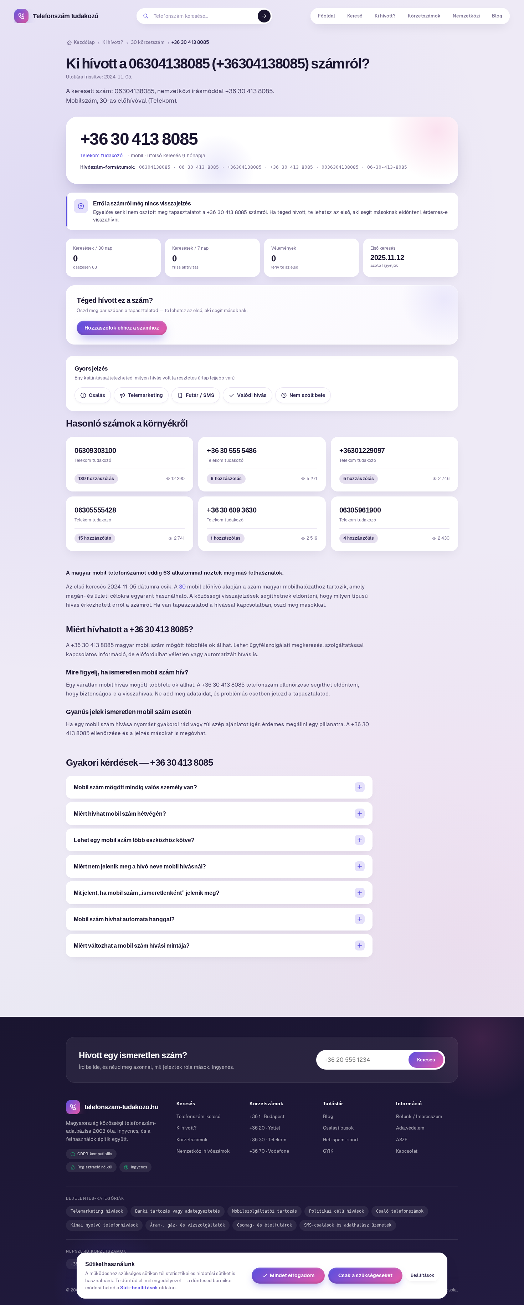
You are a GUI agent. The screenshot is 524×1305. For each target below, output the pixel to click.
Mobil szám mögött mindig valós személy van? (135, 787)
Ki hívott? (385, 16)
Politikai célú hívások (336, 1211)
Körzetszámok (424, 16)
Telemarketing (145, 395)
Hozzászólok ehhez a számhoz (121, 328)
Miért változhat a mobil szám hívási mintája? (132, 945)
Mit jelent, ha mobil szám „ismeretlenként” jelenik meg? (147, 893)
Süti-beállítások (139, 1287)
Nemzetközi (466, 16)
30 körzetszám (148, 42)
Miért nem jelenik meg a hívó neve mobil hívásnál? (140, 866)
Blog (497, 16)
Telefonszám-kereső (198, 1116)
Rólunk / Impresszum (419, 1116)
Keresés (426, 1059)
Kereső (355, 16)
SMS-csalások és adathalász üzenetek (347, 1225)
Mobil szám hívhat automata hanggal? (124, 919)
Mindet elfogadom (292, 1275)
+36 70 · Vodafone (269, 1151)
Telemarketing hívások (97, 1211)
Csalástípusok (338, 1128)
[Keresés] (264, 16)
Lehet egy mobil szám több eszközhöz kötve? (134, 840)
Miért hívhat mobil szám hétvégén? (120, 813)
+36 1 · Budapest (267, 1116)
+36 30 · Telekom (268, 1139)
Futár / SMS (200, 395)
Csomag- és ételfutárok (264, 1225)
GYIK (328, 1151)
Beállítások (422, 1275)
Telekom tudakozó (101, 155)
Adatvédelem (410, 1128)
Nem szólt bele (307, 395)
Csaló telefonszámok (399, 1211)
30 (182, 586)
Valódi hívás (252, 395)
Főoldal (326, 16)
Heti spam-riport (341, 1139)
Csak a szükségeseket (365, 1275)
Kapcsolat (406, 1151)
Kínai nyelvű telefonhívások (104, 1225)
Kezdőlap (84, 42)
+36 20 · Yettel (265, 1128)
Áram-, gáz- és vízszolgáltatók (187, 1225)
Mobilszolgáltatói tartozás (264, 1211)
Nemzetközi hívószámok (203, 1151)
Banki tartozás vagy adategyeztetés (177, 1211)
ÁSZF (401, 1139)
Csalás (97, 395)
